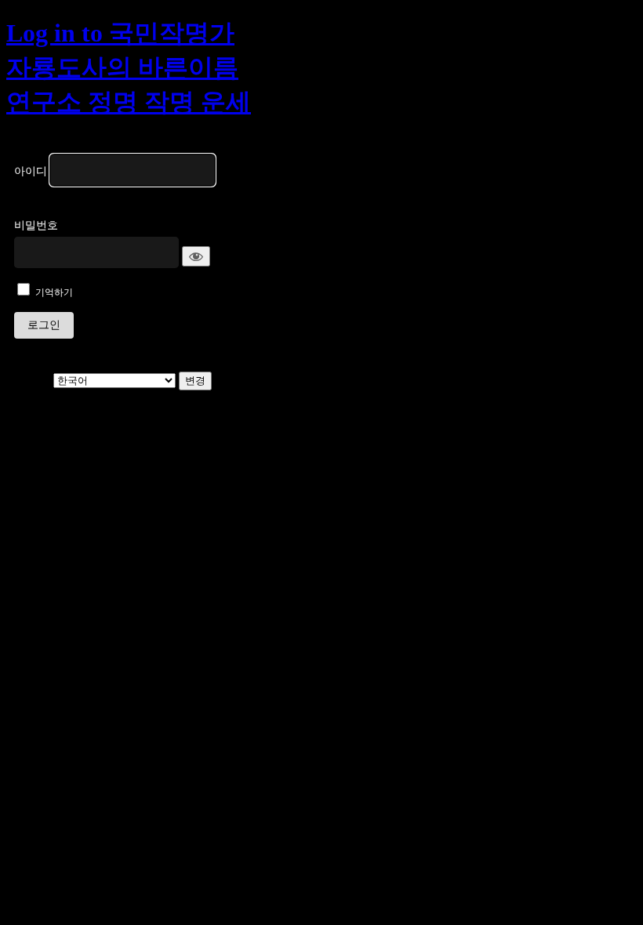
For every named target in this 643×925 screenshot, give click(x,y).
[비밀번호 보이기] (196, 256)
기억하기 (54, 292)
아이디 (30, 171)
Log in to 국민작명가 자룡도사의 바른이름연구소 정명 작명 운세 (128, 67)
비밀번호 (36, 225)
